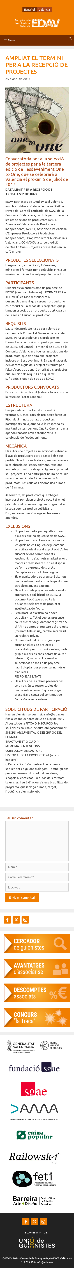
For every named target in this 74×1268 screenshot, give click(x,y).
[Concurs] (37, 1026)
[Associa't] (37, 976)
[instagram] (16, 920)
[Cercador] (37, 952)
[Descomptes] (37, 1001)
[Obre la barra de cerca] (70, 38)
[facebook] (7, 920)
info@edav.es (44, 1262)
